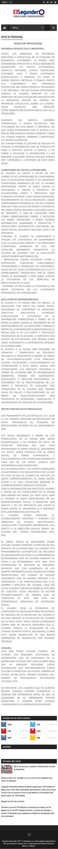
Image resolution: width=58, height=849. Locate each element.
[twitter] (47, 2)
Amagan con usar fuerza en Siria (12, 801)
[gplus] (51, 2)
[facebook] (43, 2)
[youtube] (55, 2)
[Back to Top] (29, 834)
